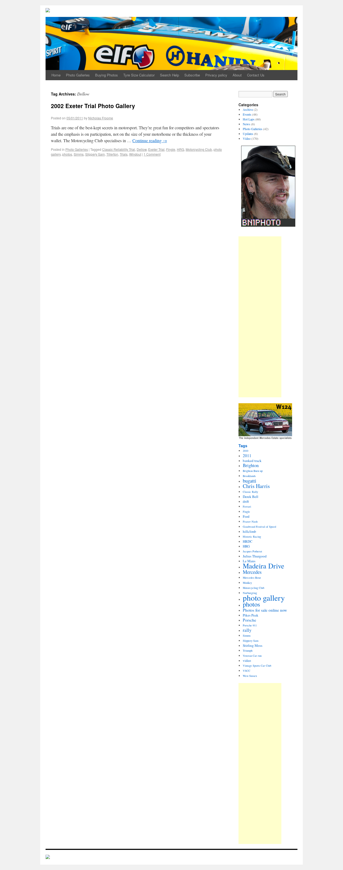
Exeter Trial (156, 149)
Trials (124, 154)
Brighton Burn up (253, 471)
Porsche (249, 620)
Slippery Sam (95, 154)
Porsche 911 (250, 625)
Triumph (247, 650)
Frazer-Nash (250, 521)
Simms (79, 154)
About (237, 75)
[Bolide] (48, 857)
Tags (242, 445)
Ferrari (247, 506)
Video (247, 138)
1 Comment (152, 154)
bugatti (249, 481)
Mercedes (252, 572)
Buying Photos (106, 75)
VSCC (246, 671)
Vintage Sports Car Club (257, 665)
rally (247, 630)
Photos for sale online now (265, 610)
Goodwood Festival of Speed (259, 526)
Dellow (142, 149)
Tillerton (112, 154)
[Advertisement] (259, 316)
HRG (180, 149)
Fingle (170, 149)
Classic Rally (250, 492)
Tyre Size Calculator (139, 75)
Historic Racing (252, 536)
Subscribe (192, 75)
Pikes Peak (250, 615)
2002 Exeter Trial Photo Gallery (93, 106)
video (247, 660)
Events (247, 114)
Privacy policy (216, 75)
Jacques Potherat (252, 551)
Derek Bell (250, 496)
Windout (135, 154)
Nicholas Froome (100, 118)
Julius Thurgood (255, 556)
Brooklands (249, 476)
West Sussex (250, 676)
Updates (248, 133)
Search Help (169, 75)
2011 (247, 455)
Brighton (251, 465)
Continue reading (149, 140)
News (246, 124)
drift (246, 501)
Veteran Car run (252, 656)
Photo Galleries (78, 75)
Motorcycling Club (199, 149)
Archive (248, 109)
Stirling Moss (252, 645)
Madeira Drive (263, 565)
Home (56, 75)
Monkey (247, 583)
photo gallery (264, 597)
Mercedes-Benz (252, 577)
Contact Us (255, 75)
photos (67, 154)
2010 (245, 451)
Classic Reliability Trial (118, 149)
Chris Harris (256, 486)
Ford (246, 516)
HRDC (247, 541)
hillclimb (249, 531)
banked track (252, 460)
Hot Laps (249, 119)
